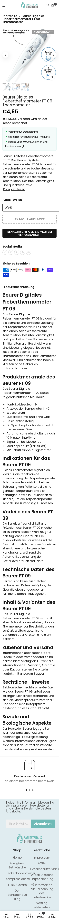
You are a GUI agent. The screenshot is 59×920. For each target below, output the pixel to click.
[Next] (54, 55)
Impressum (42, 857)
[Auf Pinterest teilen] (16, 252)
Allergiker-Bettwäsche (17, 865)
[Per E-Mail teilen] (28, 252)
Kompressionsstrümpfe (23, 879)
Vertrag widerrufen (42, 905)
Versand (24, 119)
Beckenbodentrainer (20, 873)
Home (17, 857)
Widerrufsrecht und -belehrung (41, 877)
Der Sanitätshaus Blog (17, 895)
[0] (52, 5)
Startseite (9, 15)
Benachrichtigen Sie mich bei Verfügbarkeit (29, 233)
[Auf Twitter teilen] (10, 252)
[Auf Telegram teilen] (22, 252)
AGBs (42, 863)
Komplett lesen (14, 189)
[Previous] (5, 55)
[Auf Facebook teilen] (4, 252)
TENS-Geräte (17, 885)
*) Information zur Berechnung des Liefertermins (41, 891)
